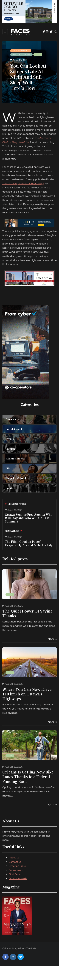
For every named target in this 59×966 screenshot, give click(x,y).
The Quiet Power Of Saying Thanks (27, 613)
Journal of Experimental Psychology (23, 183)
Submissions (16, 870)
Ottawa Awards (18, 878)
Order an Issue (17, 865)
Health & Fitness (21, 55)
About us (14, 857)
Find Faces (15, 874)
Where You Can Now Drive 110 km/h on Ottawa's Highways (27, 693)
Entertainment (21, 51)
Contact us (15, 861)
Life (38, 55)
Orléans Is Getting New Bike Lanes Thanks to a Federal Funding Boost (27, 776)
